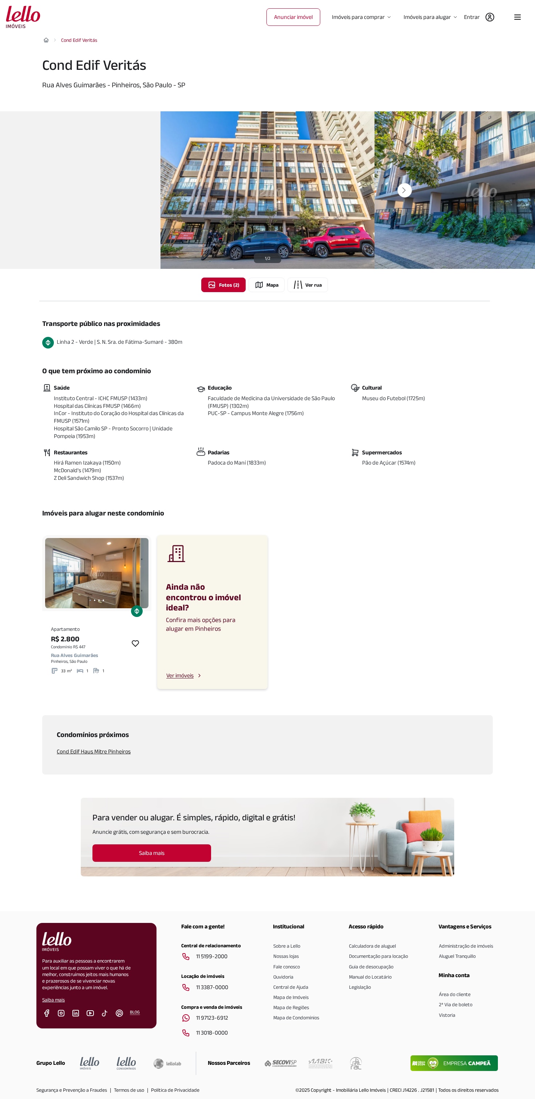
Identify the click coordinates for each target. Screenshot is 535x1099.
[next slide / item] (141, 573)
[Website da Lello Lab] (167, 1063)
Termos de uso (129, 1090)
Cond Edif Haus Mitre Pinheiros (94, 751)
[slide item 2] (94, 600)
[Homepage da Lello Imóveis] (89, 1063)
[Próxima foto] (404, 190)
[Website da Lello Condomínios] (126, 1063)
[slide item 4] (103, 600)
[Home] (46, 40)
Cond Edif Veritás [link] (79, 40)
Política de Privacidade (175, 1090)
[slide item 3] (99, 600)
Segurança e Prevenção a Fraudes (71, 1090)
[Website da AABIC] (320, 1063)
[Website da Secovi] (281, 1063)
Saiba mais (53, 1000)
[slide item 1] (90, 600)
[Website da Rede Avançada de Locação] (356, 1063)
